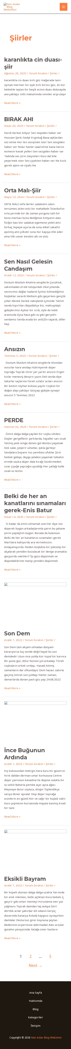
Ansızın (14, 349)
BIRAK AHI (18, 119)
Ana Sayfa (35, 992)
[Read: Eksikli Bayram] (35, 850)
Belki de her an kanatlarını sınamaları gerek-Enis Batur (35, 503)
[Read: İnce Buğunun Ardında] (35, 721)
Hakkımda (35, 1000)
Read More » (12, 103)
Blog (35, 1009)
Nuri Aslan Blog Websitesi (46, 1037)
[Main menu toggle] (64, 7)
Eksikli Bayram (25, 879)
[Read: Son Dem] (35, 604)
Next (35, 965)
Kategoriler (35, 1017)
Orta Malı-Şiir (22, 190)
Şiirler (54, 73)
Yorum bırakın (38, 73)
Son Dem (17, 633)
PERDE (13, 420)
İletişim (35, 1025)
